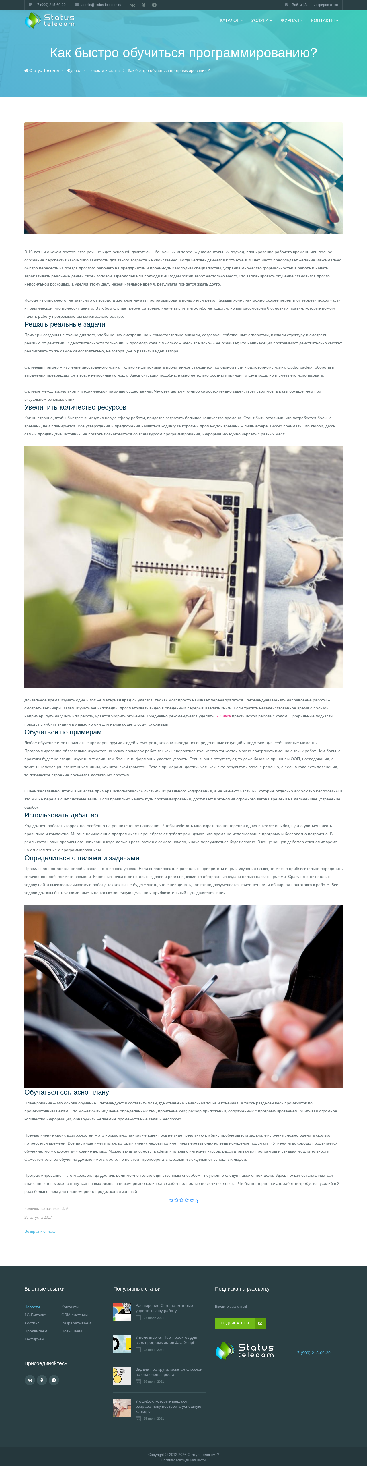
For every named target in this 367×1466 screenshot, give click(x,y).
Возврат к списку (40, 1231)
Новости (32, 1307)
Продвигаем (35, 1331)
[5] (192, 1201)
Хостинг (31, 1323)
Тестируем (34, 1339)
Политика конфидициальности (183, 1460)
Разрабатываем (76, 1323)
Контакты (70, 1307)
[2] (176, 1201)
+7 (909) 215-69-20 (313, 1353)
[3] (181, 1201)
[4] (187, 1201)
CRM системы (74, 1315)
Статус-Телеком (201, 1455)
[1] (171, 1201)
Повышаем (71, 1331)
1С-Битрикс (35, 1315)
